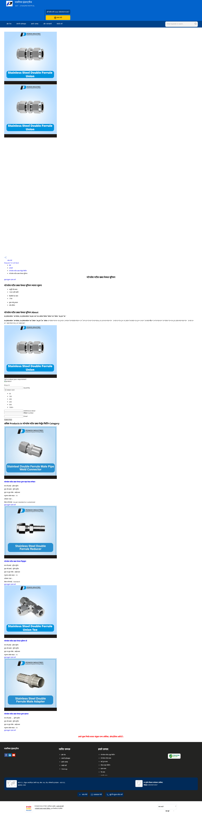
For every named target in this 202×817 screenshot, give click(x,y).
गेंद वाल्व (103, 772)
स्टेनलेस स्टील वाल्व (106, 758)
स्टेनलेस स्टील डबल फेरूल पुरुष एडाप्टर (16, 714)
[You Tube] (13, 756)
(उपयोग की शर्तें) (60, 806)
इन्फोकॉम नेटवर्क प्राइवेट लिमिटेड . (43, 808)
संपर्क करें (60, 24)
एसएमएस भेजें (98, 794)
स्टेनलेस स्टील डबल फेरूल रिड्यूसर (15, 561)
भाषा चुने (167, 811)
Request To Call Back (11, 263)
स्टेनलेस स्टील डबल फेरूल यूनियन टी (15, 641)
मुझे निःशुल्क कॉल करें (116, 794)
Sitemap (64, 769)
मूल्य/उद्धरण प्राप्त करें (10, 280)
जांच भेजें (59, 17)
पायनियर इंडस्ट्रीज (25, 3)
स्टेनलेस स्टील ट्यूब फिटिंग (108, 755)
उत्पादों (11, 268)
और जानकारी (47, 24)
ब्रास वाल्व (103, 768)
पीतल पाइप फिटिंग (105, 765)
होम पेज (9, 24)
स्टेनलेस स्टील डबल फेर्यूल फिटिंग (18, 271)
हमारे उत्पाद (34, 24)
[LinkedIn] (10, 756)
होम (10, 265)
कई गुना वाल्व (104, 762)
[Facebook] (6, 756)
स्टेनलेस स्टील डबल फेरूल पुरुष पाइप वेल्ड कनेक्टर (19, 482)
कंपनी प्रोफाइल (21, 24)
